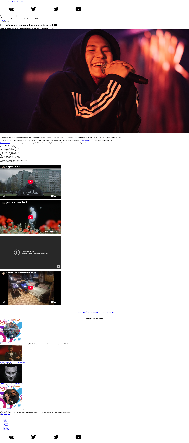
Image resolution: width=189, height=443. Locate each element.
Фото (4, 419)
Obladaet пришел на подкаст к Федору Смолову (13, 362)
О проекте (5, 427)
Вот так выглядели (5, 143)
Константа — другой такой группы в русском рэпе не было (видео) (94, 312)
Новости (5, 1)
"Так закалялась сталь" (88, 140)
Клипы (19, 1)
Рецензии (5, 421)
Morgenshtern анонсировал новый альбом (11, 383)
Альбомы (14, 1)
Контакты (5, 428)
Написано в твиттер (5, 342)
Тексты (10, 1)
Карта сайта (6, 429)
